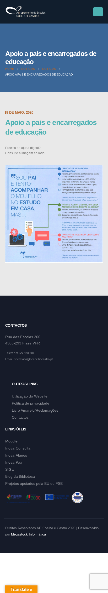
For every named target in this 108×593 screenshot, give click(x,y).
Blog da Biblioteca (20, 476)
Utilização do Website (29, 396)
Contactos (20, 417)
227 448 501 (26, 352)
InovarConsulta (17, 448)
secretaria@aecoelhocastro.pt (33, 359)
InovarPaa (13, 462)
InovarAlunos (16, 455)
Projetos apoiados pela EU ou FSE (34, 483)
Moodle (11, 441)
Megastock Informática (28, 534)
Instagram (20, 372)
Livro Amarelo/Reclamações (35, 410)
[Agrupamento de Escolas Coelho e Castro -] (25, 12)
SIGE (9, 469)
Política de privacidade (30, 403)
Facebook (10, 372)
